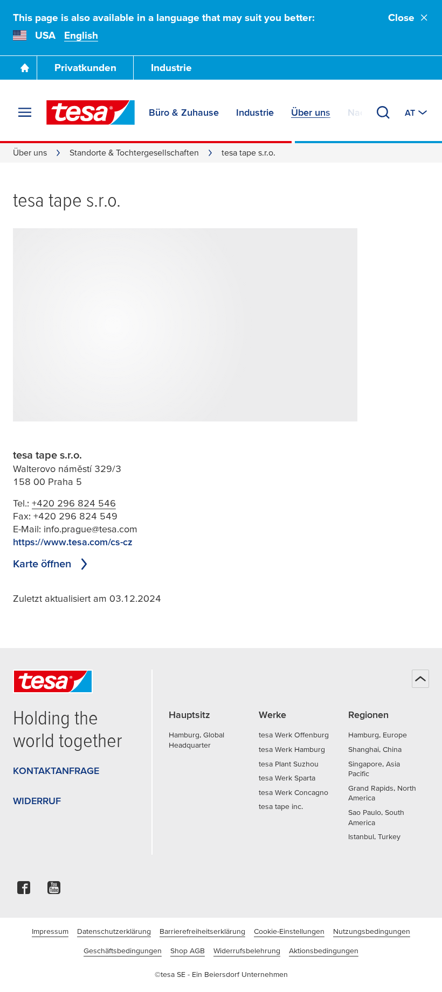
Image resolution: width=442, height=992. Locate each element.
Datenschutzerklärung (114, 931)
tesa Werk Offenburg (294, 734)
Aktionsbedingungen (323, 950)
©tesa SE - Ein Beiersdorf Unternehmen (221, 974)
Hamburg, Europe (377, 734)
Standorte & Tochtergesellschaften (134, 152)
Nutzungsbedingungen (371, 931)
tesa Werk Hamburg (292, 749)
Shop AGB (187, 950)
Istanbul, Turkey (374, 836)
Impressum (50, 931)
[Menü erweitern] (25, 112)
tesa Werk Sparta (287, 777)
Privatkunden (85, 67)
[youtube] (54, 890)
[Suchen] (383, 112)
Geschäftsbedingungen (123, 950)
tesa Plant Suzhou (289, 763)
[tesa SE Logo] (90, 112)
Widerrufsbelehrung (246, 950)
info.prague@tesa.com (90, 528)
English (81, 35)
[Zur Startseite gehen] (25, 68)
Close (401, 17)
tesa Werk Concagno (293, 792)
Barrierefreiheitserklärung (202, 931)
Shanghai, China (375, 749)
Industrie (171, 67)
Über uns (30, 152)
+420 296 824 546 (74, 503)
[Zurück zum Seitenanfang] (420, 679)
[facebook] (23, 890)
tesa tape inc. (281, 806)
